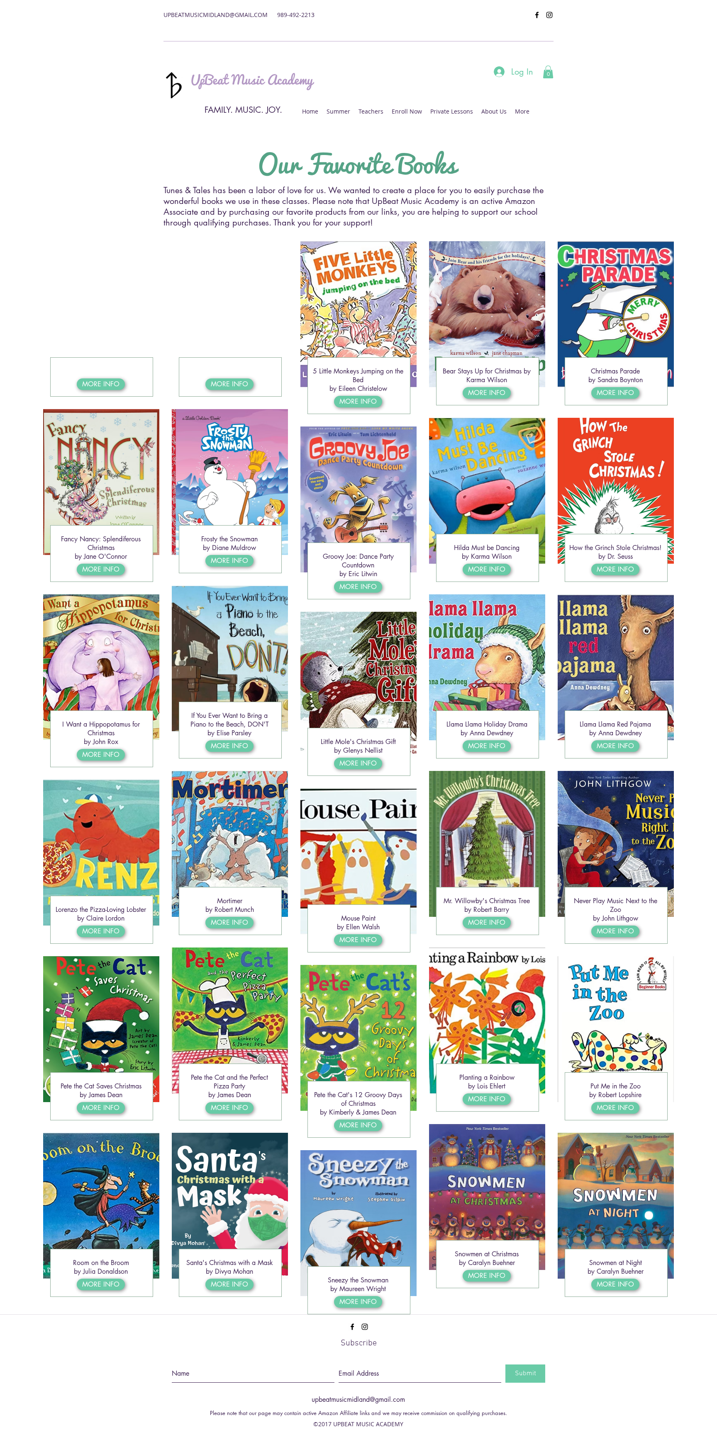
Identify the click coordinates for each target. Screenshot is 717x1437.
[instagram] (549, 15)
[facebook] (537, 15)
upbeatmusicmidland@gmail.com (358, 1399)
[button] (548, 71)
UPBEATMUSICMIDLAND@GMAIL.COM (215, 15)
